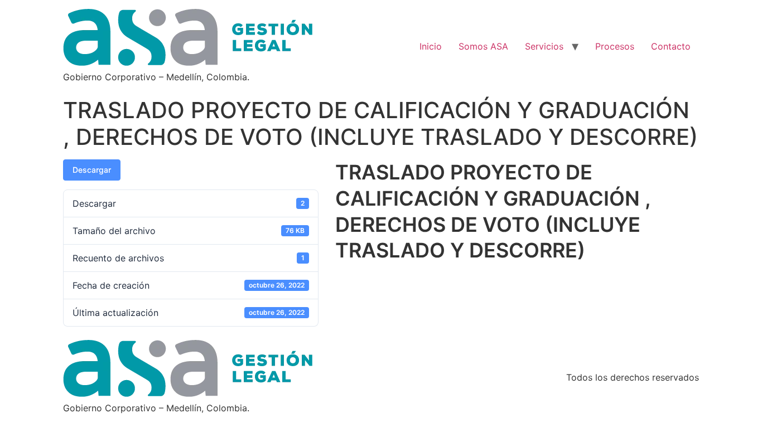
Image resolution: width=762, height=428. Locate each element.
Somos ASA (483, 46)
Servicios (544, 46)
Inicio (430, 46)
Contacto (671, 46)
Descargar (92, 169)
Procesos (614, 46)
